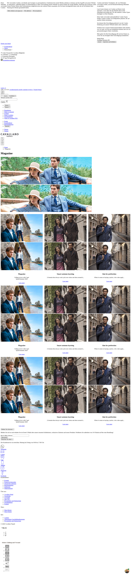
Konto (6, 121)
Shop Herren (7, 510)
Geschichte (7, 496)
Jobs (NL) (7, 499)
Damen (6, 131)
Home (6, 147)
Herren (6, 129)
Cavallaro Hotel (8, 494)
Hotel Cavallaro (8, 115)
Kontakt (6, 480)
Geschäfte (7, 497)
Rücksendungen (8, 124)
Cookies (6, 517)
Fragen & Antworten (10, 482)
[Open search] (2, 138)
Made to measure (9, 112)
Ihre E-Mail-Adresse (7, 435)
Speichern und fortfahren (109, 42)
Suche (3, 102)
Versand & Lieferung (10, 483)
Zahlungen (7, 487)
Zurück (99, 42)
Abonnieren (4, 437)
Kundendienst (8, 46)
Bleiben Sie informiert (7, 429)
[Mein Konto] (2, 141)
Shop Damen (8, 511)
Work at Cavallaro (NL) (11, 118)
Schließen (12, 96)
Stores (6, 48)
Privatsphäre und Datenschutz (12, 501)
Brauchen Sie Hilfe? (7, 439)
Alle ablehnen (27, 11)
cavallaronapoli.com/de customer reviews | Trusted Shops (25, 89)
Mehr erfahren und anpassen (15, 11)
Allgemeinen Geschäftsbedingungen (14, 519)
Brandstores (7, 110)
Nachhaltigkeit (8, 116)
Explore (6, 113)
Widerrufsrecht (8, 488)
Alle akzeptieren (37, 11)
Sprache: (7, 126)
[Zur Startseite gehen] (10, 136)
